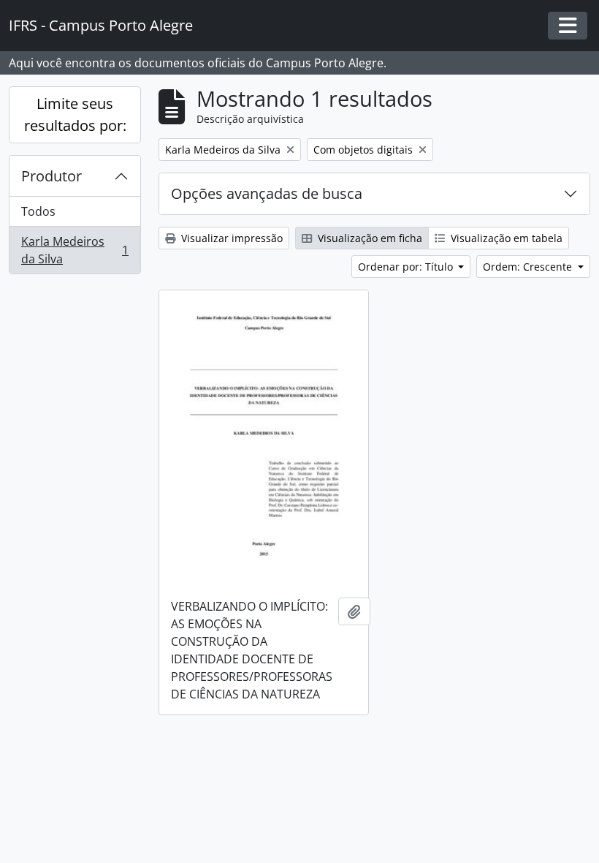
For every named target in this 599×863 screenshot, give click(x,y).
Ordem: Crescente (529, 267)
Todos (38, 211)
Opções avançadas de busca (266, 193)
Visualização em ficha (368, 238)
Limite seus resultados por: (75, 114)
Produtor (51, 176)
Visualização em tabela (505, 238)
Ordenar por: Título (407, 267)
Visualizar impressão (230, 238)
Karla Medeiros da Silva (74, 250)
